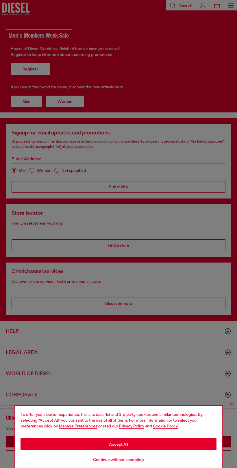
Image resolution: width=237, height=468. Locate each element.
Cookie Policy (165, 426)
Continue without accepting (118, 459)
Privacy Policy (131, 426)
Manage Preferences (78, 426)
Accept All (118, 444)
